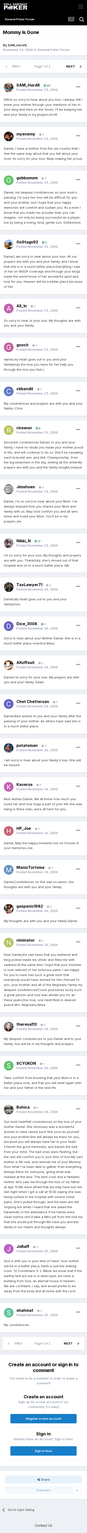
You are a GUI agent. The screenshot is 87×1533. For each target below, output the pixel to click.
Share (45, 1479)
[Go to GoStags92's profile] (9, 244)
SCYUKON (26, 1063)
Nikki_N (23, 540)
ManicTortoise (30, 867)
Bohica (23, 1107)
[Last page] (80, 66)
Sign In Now (43, 1451)
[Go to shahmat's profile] (9, 1313)
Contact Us (43, 1525)
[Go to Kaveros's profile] (9, 787)
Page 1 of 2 (43, 66)
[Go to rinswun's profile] (9, 430)
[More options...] (78, 87)
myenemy (25, 134)
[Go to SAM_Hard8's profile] (9, 87)
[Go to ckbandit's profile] (9, 391)
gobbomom (27, 177)
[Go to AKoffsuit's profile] (9, 665)
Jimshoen (25, 486)
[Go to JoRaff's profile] (9, 1249)
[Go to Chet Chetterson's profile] (9, 704)
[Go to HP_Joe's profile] (9, 831)
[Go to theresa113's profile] (9, 1026)
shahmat (24, 1310)
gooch (22, 344)
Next (70, 66)
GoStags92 (27, 242)
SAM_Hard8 (17, 45)
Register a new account (43, 1418)
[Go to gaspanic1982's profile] (9, 909)
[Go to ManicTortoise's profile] (9, 870)
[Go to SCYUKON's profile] (9, 1066)
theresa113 (26, 1024)
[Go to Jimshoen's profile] (9, 489)
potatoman (27, 745)
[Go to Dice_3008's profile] (9, 626)
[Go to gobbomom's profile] (9, 180)
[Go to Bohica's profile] (9, 1109)
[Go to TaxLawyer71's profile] (9, 587)
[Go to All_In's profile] (9, 308)
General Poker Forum (53, 50)
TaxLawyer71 (29, 584)
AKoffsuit (25, 662)
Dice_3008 (26, 623)
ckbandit (24, 388)
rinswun (24, 427)
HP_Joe (23, 828)
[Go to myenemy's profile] (9, 136)
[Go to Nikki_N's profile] (9, 543)
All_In (21, 305)
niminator (25, 940)
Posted (37, 90)
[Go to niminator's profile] (9, 942)
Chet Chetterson (32, 701)
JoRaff (22, 1246)
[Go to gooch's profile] (9, 347)
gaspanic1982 (29, 906)
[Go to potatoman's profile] (9, 748)
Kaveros (24, 784)
